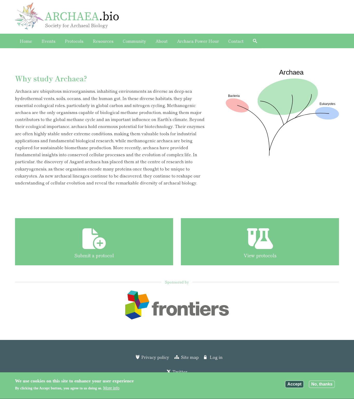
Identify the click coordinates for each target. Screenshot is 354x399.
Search (255, 41)
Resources (103, 41)
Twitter (179, 371)
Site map (190, 357)
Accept (294, 384)
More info (111, 388)
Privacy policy (155, 357)
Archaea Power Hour (198, 41)
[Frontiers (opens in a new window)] (177, 306)
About (161, 41)
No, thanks (321, 384)
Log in (216, 357)
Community (134, 41)
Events (48, 41)
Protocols (74, 41)
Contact (236, 41)
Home (26, 41)
